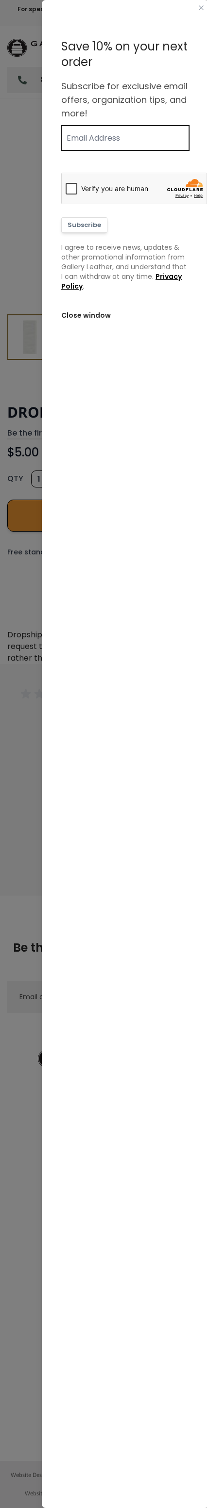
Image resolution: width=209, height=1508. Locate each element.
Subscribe (84, 224)
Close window (86, 315)
